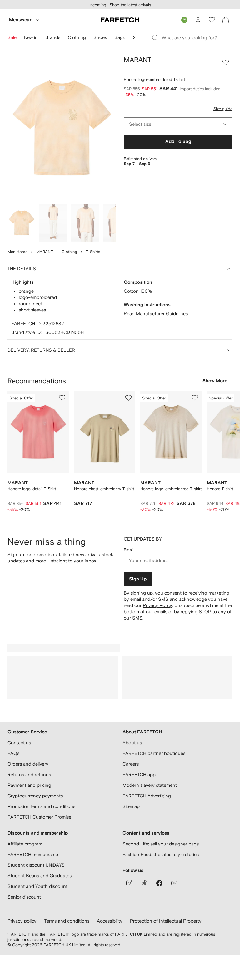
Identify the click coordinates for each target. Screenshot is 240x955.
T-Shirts (93, 252)
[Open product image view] (62, 128)
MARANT (44, 252)
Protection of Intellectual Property (166, 920)
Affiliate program (25, 843)
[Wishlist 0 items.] (212, 20)
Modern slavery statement (149, 785)
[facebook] (159, 883)
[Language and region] (184, 20)
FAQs (13, 753)
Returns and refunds (29, 774)
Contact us (19, 742)
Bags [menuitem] (119, 37)
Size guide (222, 109)
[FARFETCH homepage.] (120, 19)
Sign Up (138, 579)
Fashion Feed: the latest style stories (160, 854)
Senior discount (24, 896)
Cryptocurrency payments (35, 795)
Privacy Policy (157, 605)
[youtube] (174, 883)
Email (129, 550)
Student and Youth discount (38, 886)
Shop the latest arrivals (130, 5)
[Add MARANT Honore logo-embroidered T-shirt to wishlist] (225, 62)
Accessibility (109, 920)
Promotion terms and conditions (41, 806)
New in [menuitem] (31, 37)
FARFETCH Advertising (146, 795)
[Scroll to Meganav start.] (134, 37)
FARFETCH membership (33, 854)
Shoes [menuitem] (100, 37)
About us (132, 742)
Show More (214, 381)
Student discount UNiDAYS (36, 865)
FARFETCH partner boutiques (153, 753)
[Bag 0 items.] (225, 20)
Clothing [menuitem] (77, 37)
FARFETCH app (139, 774)
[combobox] (178, 124)
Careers (130, 764)
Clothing (69, 252)
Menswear (20, 19)
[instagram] (129, 883)
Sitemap (131, 806)
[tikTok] (144, 883)
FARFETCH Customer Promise (39, 817)
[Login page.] (198, 20)
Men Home (18, 252)
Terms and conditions (66, 920)
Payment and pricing (29, 785)
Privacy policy (22, 920)
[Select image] (22, 223)
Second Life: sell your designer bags (160, 843)
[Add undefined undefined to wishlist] (62, 398)
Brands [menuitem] (52, 37)
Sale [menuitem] (12, 37)
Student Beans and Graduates (40, 875)
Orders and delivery (28, 764)
